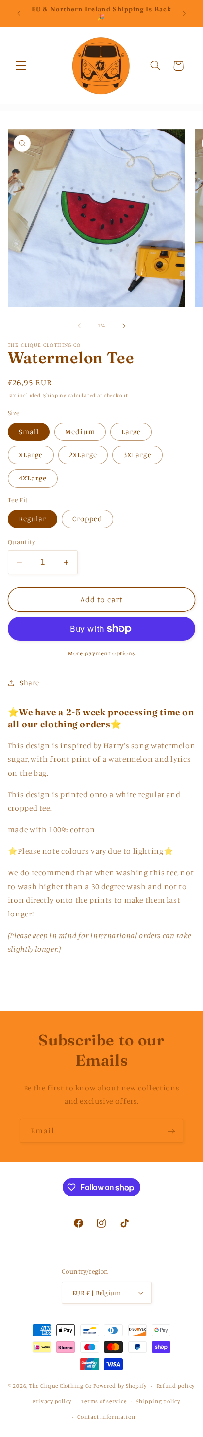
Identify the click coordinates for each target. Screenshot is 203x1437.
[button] (20, 65)
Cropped (87, 518)
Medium (80, 431)
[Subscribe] (171, 1131)
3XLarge (137, 454)
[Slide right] (124, 326)
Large (131, 431)
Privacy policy (52, 1401)
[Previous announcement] (19, 13)
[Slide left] (79, 326)
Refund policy (176, 1385)
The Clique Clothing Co (60, 1385)
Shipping (55, 395)
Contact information (106, 1416)
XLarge (31, 454)
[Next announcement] (184, 13)
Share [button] (29, 682)
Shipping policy (158, 1401)
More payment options (101, 653)
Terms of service (104, 1401)
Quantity (21, 542)
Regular (32, 518)
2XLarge (83, 454)
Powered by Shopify (120, 1385)
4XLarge (33, 478)
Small (29, 431)
